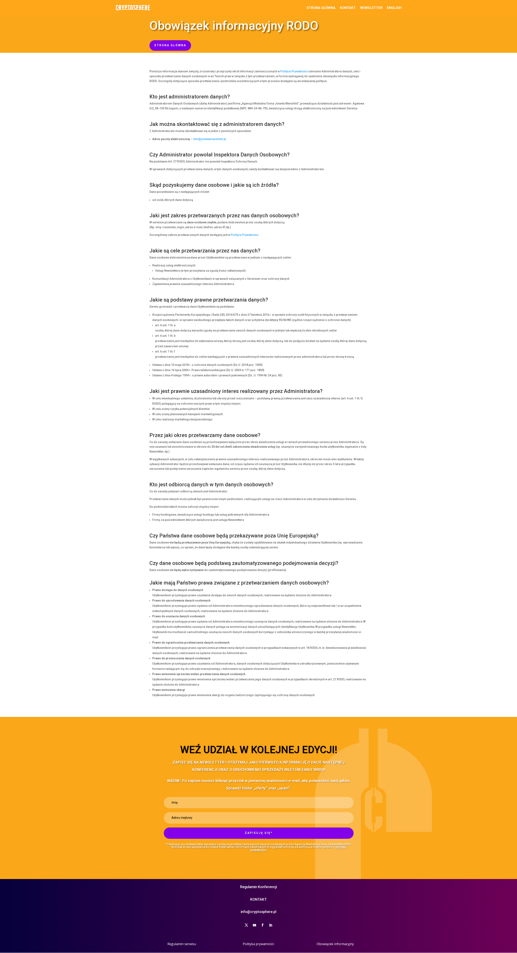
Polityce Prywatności (294, 71)
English (394, 8)
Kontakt (348, 8)
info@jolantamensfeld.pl (209, 139)
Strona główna (321, 8)
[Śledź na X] (246, 925)
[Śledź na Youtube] (254, 925)
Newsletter (371, 8)
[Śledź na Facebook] (262, 925)
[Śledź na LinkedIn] (270, 925)
